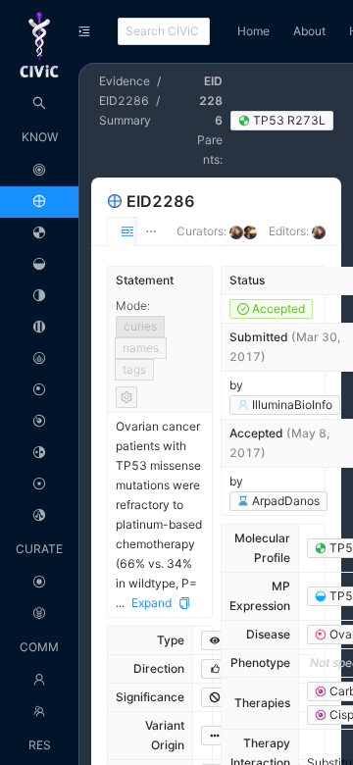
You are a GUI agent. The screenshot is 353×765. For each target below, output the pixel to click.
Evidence (124, 81)
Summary (125, 120)
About (309, 31)
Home (253, 31)
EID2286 (124, 100)
